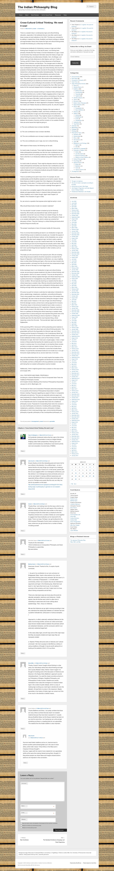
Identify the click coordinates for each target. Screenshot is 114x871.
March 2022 (74, 287)
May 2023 (74, 262)
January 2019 (75, 350)
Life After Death (79, 154)
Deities (77, 152)
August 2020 (75, 317)
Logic (75, 141)
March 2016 (74, 410)
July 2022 (74, 280)
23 (75, 476)
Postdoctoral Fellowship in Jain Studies (81, 191)
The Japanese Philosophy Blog (77, 540)
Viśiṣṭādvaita (78, 120)
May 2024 (74, 243)
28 (93, 476)
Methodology (75, 127)
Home (20, 15)
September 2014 (76, 441)
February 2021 (75, 306)
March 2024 (74, 247)
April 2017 (74, 387)
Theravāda (77, 94)
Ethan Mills (30, 663)
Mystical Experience (80, 155)
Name (23, 806)
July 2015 (74, 424)
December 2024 (75, 233)
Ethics (75, 138)
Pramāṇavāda (78, 92)
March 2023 (74, 266)
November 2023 (75, 254)
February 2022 (75, 289)
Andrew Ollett (73, 520)
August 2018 (75, 359)
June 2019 (74, 341)
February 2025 (75, 229)
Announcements (75, 76)
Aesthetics (76, 134)
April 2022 (74, 285)
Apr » (75, 484)
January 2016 (75, 413)
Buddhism (76, 89)
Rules (65, 15)
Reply (23, 451)
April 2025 (74, 226)
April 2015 (74, 429)
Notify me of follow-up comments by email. (31, 825)
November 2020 (75, 311)
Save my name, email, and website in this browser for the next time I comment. (40, 823)
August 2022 (75, 278)
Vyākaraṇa (76, 122)
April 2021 (74, 303)
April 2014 (74, 450)
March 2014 (74, 452)
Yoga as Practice (79, 169)
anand (34, 28)
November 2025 (75, 213)
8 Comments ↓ (41, 28)
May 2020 (74, 322)
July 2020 (74, 319)
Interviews (74, 125)
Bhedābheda (78, 117)
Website (23, 819)
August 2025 (75, 219)
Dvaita (76, 118)
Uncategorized (34, 421)
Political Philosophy (78, 159)
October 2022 (75, 275)
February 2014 (75, 453)
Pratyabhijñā (78, 108)
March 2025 (74, 227)
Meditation (77, 166)
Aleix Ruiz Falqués (74, 525)
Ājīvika (75, 85)
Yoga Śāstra (76, 124)
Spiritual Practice (78, 162)
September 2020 (76, 315)
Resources (58, 15)
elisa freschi (31, 461)
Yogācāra (77, 96)
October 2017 (75, 376)
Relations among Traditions (81, 157)
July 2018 (74, 361)
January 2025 (75, 231)
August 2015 (75, 422)
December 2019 (75, 331)
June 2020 (74, 320)
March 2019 (74, 347)
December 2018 (75, 352)
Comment (24, 783)
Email (23, 812)
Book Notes (74, 78)
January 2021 (75, 308)
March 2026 (74, 208)
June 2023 (74, 261)
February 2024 (75, 248)
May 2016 (74, 406)
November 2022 (75, 273)
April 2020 (74, 324)
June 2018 (74, 362)
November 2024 (75, 234)
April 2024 (74, 245)
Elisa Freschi (73, 507)
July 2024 (74, 240)
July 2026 (74, 201)
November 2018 (75, 354)
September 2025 (76, 217)
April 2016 (74, 408)
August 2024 (75, 238)
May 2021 (74, 301)
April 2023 (74, 264)
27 (90, 476)
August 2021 (75, 298)
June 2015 (74, 425)
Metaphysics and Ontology (80, 143)
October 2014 (75, 439)
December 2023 (75, 252)
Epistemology (77, 136)
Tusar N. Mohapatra (33, 435)
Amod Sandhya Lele (75, 514)
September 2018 (76, 357)
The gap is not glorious (77, 181)
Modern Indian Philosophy (80, 103)
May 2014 (74, 448)
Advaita (77, 115)
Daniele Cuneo (73, 499)
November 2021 (75, 294)
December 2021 (75, 292)
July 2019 (74, 340)
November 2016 (75, 396)
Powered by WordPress (75, 863)
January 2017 (75, 392)
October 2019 (75, 334)
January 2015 (75, 434)
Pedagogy (74, 129)
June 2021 (74, 299)
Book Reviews (35, 15)
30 (75, 479)
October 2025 (75, 215)
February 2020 (75, 327)
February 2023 (75, 268)
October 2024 (75, 236)
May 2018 (74, 364)
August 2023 (75, 257)
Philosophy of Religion (79, 150)
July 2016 (74, 403)
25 (82, 476)
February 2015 (75, 433)
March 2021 (74, 305)
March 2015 (74, 431)
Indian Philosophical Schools (79, 83)
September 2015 (76, 420)
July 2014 (74, 445)
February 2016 (75, 411)
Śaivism (75, 106)
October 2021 (75, 296)
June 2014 (74, 446)
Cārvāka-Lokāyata (78, 97)
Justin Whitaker (74, 530)
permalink (52, 421)
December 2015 (75, 415)
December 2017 (75, 373)
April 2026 (74, 206)
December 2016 (75, 394)
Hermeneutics (77, 139)
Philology (74, 131)
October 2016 (75, 397)
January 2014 (75, 455)
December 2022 (75, 271)
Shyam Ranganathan (75, 521)
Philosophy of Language (79, 148)
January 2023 (75, 269)
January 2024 (75, 250)
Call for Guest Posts (47, 15)
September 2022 (76, 276)
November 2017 (75, 375)
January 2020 (75, 329)
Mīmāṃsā (76, 101)
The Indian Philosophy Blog (37, 7)
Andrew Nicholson (74, 518)
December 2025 (75, 212)
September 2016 (76, 399)
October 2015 (75, 418)
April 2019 (74, 345)
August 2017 (75, 380)
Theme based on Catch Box (89, 863)
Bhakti (76, 164)
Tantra (76, 168)
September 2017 (76, 378)
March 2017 (74, 389)
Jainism (75, 99)
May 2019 (74, 343)
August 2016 (75, 401)
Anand (29, 504)
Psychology (76, 161)
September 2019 (76, 336)
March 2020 (74, 326)
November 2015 (75, 417)
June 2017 (74, 383)
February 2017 (75, 390)
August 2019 (75, 338)
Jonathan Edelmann (75, 504)
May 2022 (74, 283)
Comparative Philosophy (77, 80)
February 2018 (75, 369)
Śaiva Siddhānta (79, 110)
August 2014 (75, 443)
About (26, 15)
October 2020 (75, 313)
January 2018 (75, 371)
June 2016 (74, 404)
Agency (77, 145)
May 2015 (74, 427)
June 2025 (74, 222)
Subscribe (75, 63)
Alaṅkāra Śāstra (77, 87)
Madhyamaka (78, 90)
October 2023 (75, 255)
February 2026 (75, 210)
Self (76, 146)
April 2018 (74, 366)
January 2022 (75, 291)
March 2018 (74, 368)
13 (90, 470)
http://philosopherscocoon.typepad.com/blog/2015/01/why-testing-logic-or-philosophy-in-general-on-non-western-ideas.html (45, 487)
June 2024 (74, 241)
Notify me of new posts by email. (29, 827)
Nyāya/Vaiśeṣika (78, 104)
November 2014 (75, 438)
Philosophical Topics (77, 132)
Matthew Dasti (31, 564)
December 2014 (75, 436)
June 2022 (74, 282)
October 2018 (75, 355)
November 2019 (75, 333)
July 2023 (74, 259)
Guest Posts (75, 82)
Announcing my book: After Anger (80, 186)
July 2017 (74, 382)
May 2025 (74, 224)
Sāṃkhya (76, 111)
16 (75, 473)
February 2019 (75, 348)
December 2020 (75, 310)
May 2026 (74, 205)
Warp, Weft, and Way (75, 542)
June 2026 (74, 203)
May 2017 (74, 385)
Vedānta (75, 113)
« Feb (71, 484)
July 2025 (74, 220)
